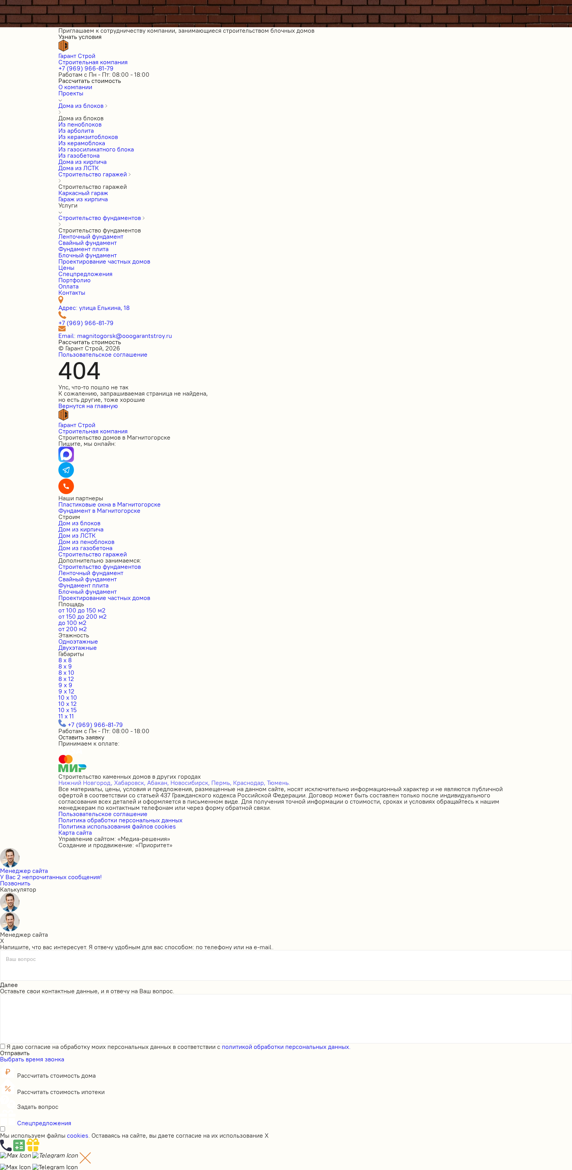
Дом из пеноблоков (86, 541)
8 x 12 (66, 679)
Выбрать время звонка (32, 1059)
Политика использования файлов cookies (117, 826)
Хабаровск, (130, 782)
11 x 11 (66, 716)
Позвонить (15, 883)
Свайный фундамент (87, 579)
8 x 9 (65, 666)
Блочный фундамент (87, 591)
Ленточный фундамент (90, 573)
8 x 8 (65, 660)
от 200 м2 (72, 629)
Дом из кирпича (81, 529)
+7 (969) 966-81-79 (86, 68)
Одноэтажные (78, 641)
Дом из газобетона (85, 548)
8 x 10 (66, 672)
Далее (9, 985)
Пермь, (221, 782)
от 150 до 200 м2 (82, 616)
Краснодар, (249, 782)
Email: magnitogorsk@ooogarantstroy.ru (115, 336)
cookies (77, 1135)
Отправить (15, 1053)
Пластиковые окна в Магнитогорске (109, 504)
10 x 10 (67, 697)
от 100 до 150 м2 (81, 610)
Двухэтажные (77, 647)
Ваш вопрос (21, 959)
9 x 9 (65, 685)
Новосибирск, (190, 782)
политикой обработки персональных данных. (286, 1046)
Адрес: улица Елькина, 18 (94, 307)
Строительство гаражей (92, 554)
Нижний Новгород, (85, 782)
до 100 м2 (72, 622)
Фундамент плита (83, 585)
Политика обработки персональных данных (120, 820)
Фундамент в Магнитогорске (99, 510)
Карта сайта (75, 832)
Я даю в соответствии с (179, 1046)
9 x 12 (66, 691)
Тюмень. (278, 782)
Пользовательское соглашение (102, 354)
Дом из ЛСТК (77, 535)
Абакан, (158, 782)
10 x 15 (67, 710)
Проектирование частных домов (104, 598)
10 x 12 (67, 703)
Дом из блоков (79, 523)
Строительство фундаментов (99, 566)
